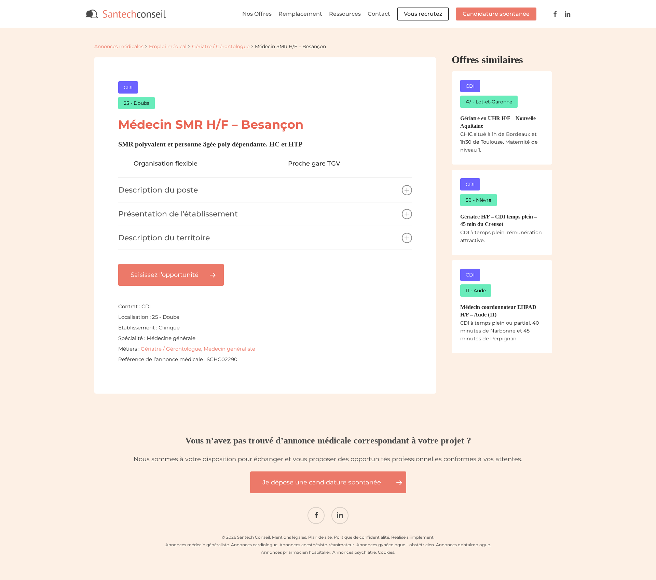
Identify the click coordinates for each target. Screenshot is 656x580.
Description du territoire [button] (164, 237)
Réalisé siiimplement (412, 537)
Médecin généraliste (229, 348)
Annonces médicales (119, 46)
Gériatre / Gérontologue (220, 46)
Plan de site (320, 537)
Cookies (386, 552)
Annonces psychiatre (354, 552)
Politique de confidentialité (361, 537)
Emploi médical (168, 46)
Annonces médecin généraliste (197, 544)
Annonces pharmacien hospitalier (295, 552)
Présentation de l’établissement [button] (178, 213)
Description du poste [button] (158, 190)
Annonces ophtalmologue (463, 544)
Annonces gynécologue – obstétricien (395, 544)
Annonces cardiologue (254, 544)
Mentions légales (289, 537)
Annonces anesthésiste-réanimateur (316, 544)
